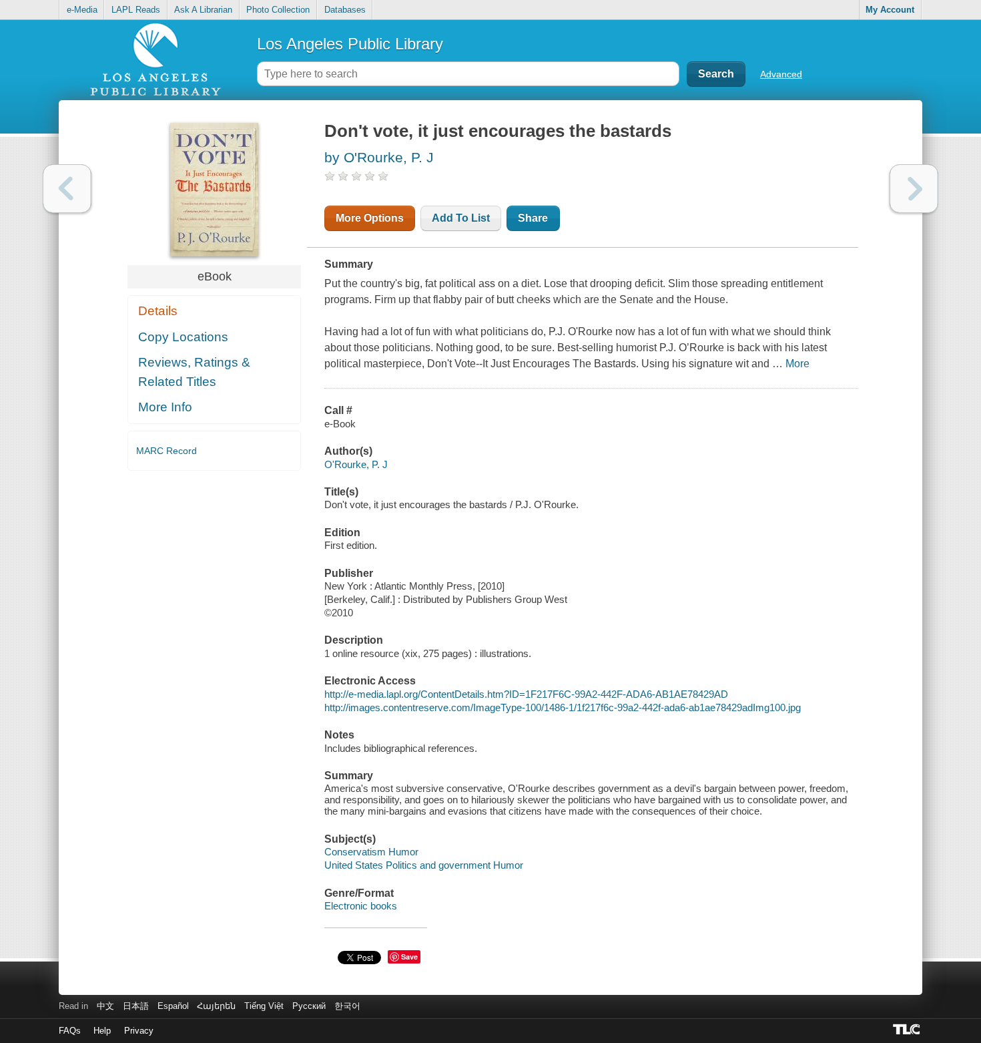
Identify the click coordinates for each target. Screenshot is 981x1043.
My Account (890, 10)
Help (102, 1031)
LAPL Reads (135, 10)
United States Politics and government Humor (423, 865)
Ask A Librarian (203, 10)
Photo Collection (278, 10)
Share (533, 218)
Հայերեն (216, 1006)
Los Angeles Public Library (350, 44)
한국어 (347, 1006)
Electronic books (360, 905)
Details (158, 311)
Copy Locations (183, 337)
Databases (345, 10)
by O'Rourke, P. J (379, 157)
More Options (370, 218)
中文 (105, 1006)
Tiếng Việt (264, 1006)
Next (914, 188)
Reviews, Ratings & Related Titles (194, 372)
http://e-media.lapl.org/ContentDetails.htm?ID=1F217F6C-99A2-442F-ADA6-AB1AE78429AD (526, 694)
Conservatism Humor (371, 851)
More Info (165, 407)
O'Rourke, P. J (356, 464)
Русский (309, 1006)
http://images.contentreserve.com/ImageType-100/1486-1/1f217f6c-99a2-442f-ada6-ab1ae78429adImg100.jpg (562, 707)
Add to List (461, 218)
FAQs (70, 1031)
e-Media (82, 10)
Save (409, 957)
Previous (67, 188)
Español (173, 1006)
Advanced (781, 74)
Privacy (138, 1031)
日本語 (136, 1006)
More (797, 363)
